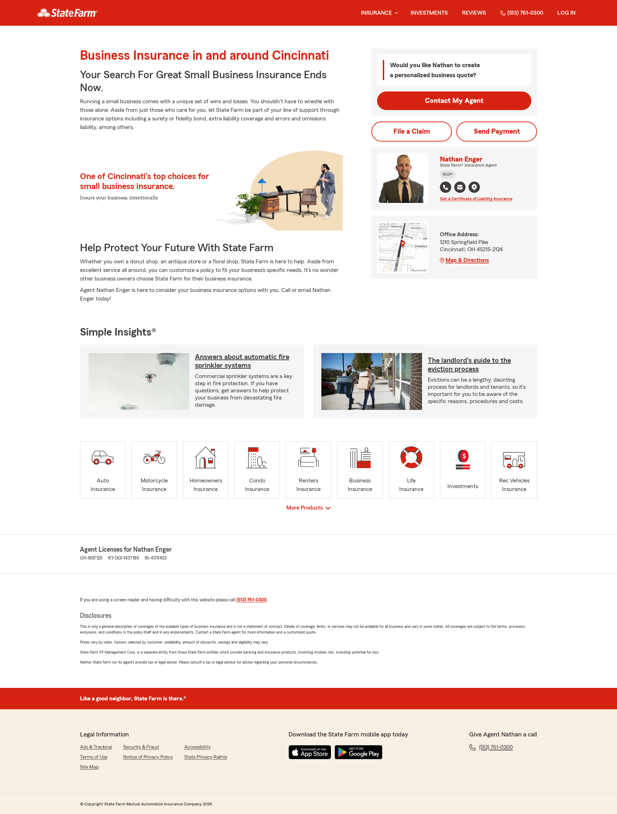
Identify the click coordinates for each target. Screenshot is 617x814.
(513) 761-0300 (525, 13)
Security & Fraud (141, 747)
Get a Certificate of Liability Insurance (476, 199)
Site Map (89, 767)
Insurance (376, 13)
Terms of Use (93, 757)
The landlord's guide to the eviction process (469, 365)
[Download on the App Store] (310, 752)
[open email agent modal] (460, 188)
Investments (429, 13)
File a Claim (411, 131)
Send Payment (497, 131)
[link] (67, 13)
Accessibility (197, 747)
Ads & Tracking (96, 747)
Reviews (474, 13)
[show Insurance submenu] (395, 13)
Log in (566, 13)
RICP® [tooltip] (448, 174)
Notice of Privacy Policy (148, 757)
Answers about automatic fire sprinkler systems (242, 361)
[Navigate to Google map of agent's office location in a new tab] (474, 187)
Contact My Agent (454, 100)
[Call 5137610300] (445, 187)
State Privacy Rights (205, 757)
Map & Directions (467, 260)
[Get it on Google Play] (358, 752)
